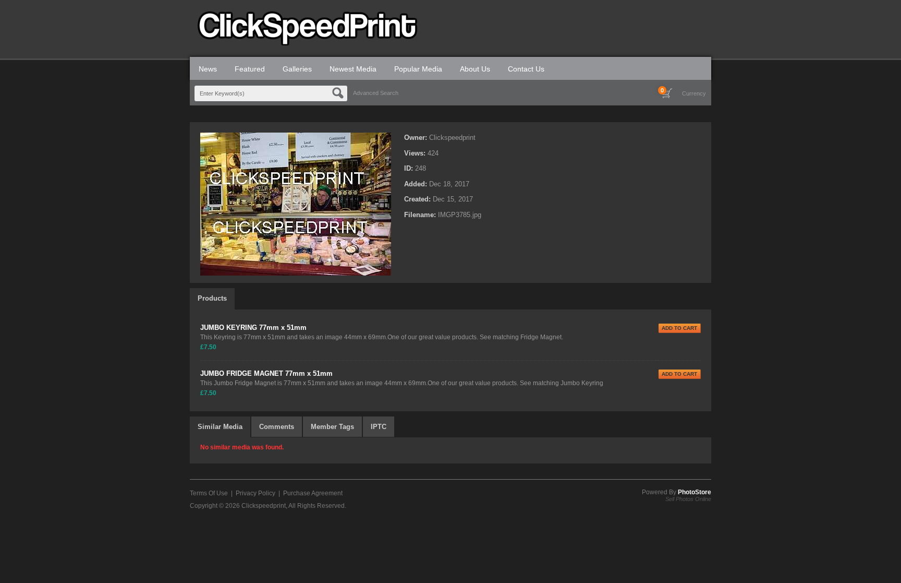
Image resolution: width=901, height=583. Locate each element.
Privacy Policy (255, 493)
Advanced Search (375, 93)
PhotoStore (694, 492)
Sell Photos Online (688, 499)
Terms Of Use (209, 493)
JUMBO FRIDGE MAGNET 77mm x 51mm (266, 373)
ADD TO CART (679, 328)
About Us (475, 69)
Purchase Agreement (313, 493)
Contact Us (526, 69)
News (208, 69)
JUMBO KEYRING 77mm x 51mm (253, 327)
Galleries (297, 69)
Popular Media (418, 69)
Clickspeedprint (263, 505)
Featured (250, 69)
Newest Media (353, 69)
